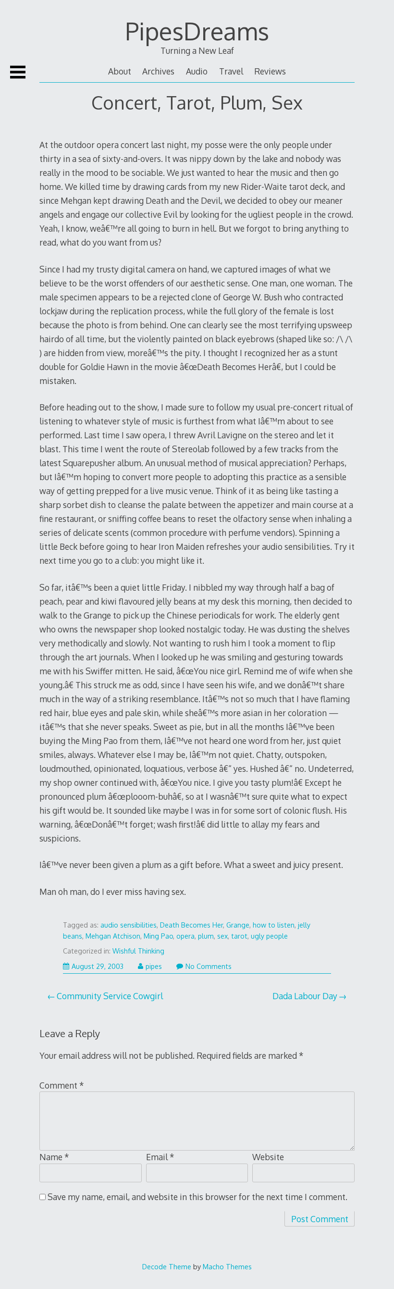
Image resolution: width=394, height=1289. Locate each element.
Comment (61, 1085)
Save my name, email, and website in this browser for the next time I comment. (197, 1196)
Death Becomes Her (191, 925)
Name (54, 1157)
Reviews (270, 71)
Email (160, 1157)
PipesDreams (197, 30)
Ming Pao (158, 936)
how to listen (274, 925)
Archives (158, 71)
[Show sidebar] (17, 72)
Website (268, 1157)
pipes (154, 966)
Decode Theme (166, 1266)
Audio (197, 71)
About (119, 71)
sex (222, 936)
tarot (239, 936)
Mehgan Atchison (113, 936)
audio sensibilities (128, 925)
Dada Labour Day (304, 996)
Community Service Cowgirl (110, 996)
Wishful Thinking (138, 951)
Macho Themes (227, 1266)
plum (206, 936)
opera (185, 936)
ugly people (269, 936)
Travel (231, 71)
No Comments (208, 966)
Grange (237, 925)
